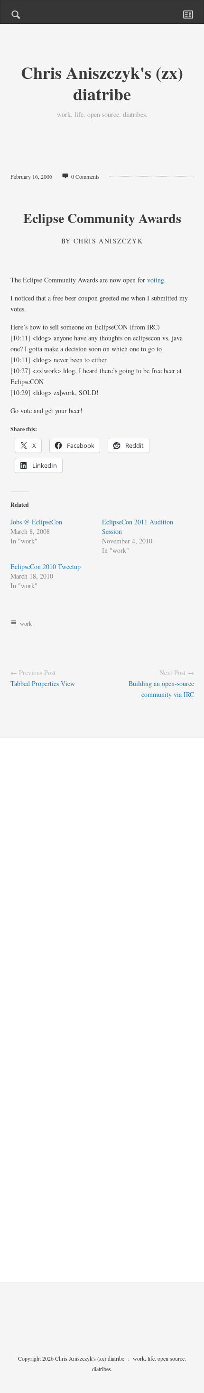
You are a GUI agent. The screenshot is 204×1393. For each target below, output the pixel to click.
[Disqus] (102, 885)
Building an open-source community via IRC (161, 689)
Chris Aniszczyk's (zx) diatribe (102, 83)
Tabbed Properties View (42, 683)
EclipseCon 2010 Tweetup (45, 566)
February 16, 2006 (31, 176)
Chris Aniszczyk (108, 240)
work (26, 623)
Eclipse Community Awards (102, 218)
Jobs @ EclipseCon (36, 521)
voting (155, 279)
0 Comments (85, 176)
